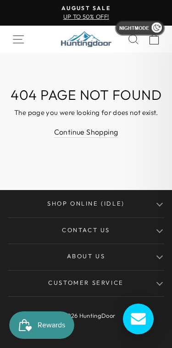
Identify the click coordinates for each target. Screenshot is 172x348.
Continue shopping (86, 131)
